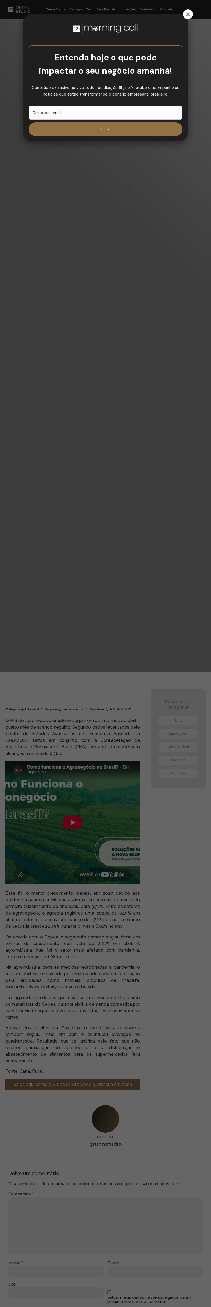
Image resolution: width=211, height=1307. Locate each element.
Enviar (105, 129)
